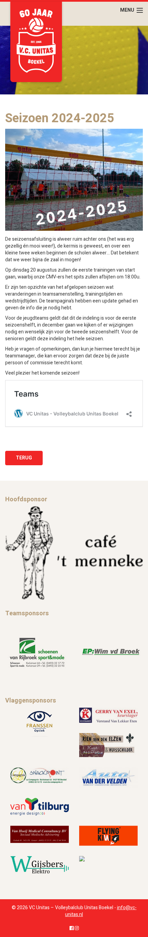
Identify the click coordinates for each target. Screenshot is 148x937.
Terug (24, 457)
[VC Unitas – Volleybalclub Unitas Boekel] (36, 42)
